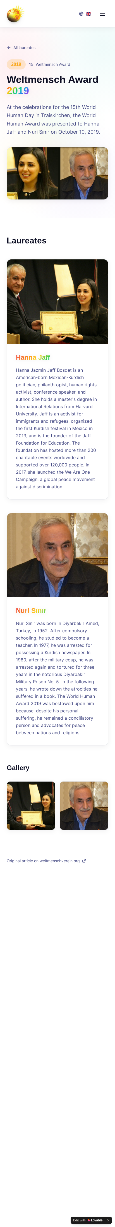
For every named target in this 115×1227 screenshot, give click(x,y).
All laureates (24, 47)
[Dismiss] (108, 1220)
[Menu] (102, 13)
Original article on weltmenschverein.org (43, 860)
